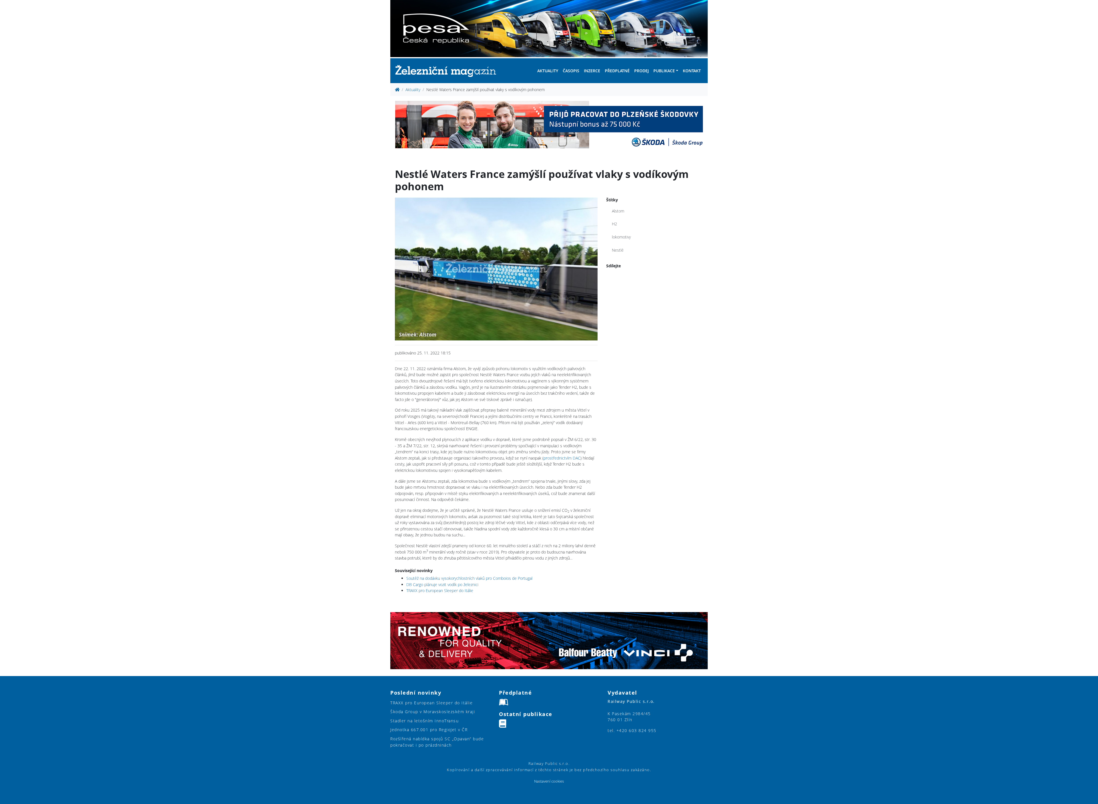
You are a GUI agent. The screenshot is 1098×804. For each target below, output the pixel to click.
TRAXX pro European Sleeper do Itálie (439, 590)
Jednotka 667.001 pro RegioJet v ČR (429, 729)
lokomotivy (621, 237)
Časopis (571, 70)
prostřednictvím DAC (562, 458)
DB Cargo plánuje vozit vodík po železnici (442, 584)
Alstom (618, 211)
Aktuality (547, 70)
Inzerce (592, 70)
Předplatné (617, 70)
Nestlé (618, 250)
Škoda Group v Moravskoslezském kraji (432, 711)
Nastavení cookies (549, 781)
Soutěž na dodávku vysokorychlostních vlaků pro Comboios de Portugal (469, 578)
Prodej (641, 70)
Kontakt (692, 70)
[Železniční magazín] (448, 71)
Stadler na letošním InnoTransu (424, 720)
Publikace (664, 70)
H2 (614, 223)
